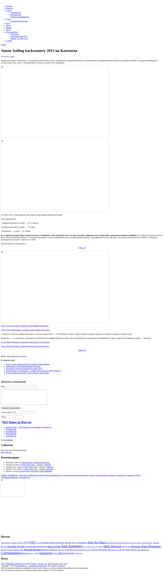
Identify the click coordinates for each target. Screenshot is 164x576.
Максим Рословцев (63, 550)
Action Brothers (5, 543)
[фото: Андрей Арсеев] (59, 564)
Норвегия (88, 550)
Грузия (89, 547)
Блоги (8, 19)
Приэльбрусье (113, 550)
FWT (33, 542)
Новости (9, 8)
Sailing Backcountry (13, 356)
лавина (55, 553)
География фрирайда (19, 36)
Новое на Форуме (20, 422)
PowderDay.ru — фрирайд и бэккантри (31, 566)
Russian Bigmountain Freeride (114, 543)
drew (12, 56)
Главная (9, 6)
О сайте (9, 41)
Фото (8, 23)
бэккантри (45, 552)
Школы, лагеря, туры (19, 38)
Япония (37, 553)
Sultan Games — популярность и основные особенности (29, 427)
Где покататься (12, 32)
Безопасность (16, 15)
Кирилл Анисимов (7, 550)
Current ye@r (7, 412)
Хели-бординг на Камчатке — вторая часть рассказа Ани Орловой (33, 371)
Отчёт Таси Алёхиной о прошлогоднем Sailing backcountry (25, 326)
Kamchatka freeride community (52, 543)
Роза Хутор (131, 549)
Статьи (9, 10)
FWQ (26, 542)
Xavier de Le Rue (135, 543)
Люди (8, 30)
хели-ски (78, 553)
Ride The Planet (96, 542)
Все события (6, 452)
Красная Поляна (32, 549)
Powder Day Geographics (76, 542)
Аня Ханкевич (71, 546)
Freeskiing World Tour (17, 543)
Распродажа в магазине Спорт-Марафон (35, 471)
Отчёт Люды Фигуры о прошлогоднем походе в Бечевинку (25, 346)
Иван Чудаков (126, 547)
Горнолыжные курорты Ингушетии (35, 463)
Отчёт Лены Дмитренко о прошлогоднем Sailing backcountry (25, 330)
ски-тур (62, 553)
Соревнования (10, 553)
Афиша (9, 28)
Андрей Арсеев (15, 546)
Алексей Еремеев (147, 543)
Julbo (38, 543)
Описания (15, 34)
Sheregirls (126, 543)
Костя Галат (18, 550)
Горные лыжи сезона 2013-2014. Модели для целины (27, 373)
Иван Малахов (112, 546)
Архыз (85, 546)
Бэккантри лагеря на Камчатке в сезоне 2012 (24, 369)
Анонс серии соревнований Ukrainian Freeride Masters (28, 364)
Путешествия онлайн (19, 21)
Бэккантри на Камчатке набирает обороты (23, 366)
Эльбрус (31, 553)
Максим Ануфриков (49, 550)
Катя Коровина (151, 546)
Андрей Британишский (36, 546)
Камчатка (23, 356)
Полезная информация (20, 17)
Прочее (122, 550)
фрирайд (71, 553)
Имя (2, 386)
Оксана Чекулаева (99, 549)
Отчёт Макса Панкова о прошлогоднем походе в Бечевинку (25, 342)
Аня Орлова (54, 546)
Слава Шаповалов (142, 550)
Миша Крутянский (77, 550)
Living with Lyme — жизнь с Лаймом (36, 465)
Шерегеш (24, 553)
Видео (8, 26)
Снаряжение (16, 13)
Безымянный (11, 429)
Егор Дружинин (97, 547)
